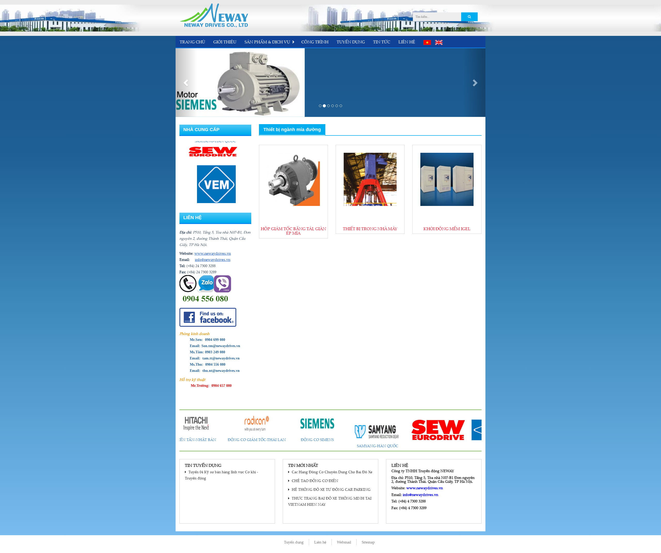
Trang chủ (192, 42)
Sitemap (368, 542)
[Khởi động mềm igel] (446, 179)
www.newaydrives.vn (212, 253)
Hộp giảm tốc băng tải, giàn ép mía (293, 231)
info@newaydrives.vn (212, 259)
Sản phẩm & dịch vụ (267, 42)
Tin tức (381, 42)
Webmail (344, 542)
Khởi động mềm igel (446, 228)
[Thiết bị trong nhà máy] (370, 179)
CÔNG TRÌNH (314, 42)
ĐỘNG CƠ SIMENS (270, 439)
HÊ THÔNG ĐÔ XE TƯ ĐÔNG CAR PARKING (331, 489)
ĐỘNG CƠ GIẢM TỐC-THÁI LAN (210, 439)
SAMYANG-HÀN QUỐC (330, 445)
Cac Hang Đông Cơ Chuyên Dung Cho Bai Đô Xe (331, 471)
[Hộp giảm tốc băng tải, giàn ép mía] (293, 179)
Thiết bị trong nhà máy (370, 228)
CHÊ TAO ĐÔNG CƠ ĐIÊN (314, 480)
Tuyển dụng (351, 42)
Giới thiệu (224, 42)
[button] (186, 82)
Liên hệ (406, 42)
